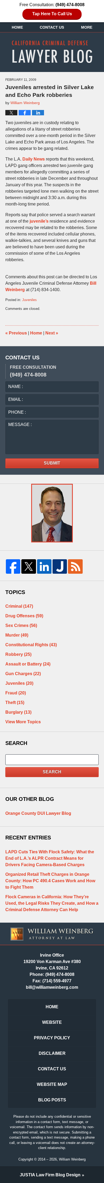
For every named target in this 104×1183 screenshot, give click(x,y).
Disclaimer (52, 1053)
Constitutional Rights (31, 644)
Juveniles (29, 300)
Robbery (18, 654)
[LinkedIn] (44, 566)
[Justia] (59, 566)
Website (52, 1022)
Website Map (52, 1084)
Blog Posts (52, 1100)
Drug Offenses (24, 616)
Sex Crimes (21, 625)
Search (52, 772)
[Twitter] (28, 566)
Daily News (33, 159)
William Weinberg (72, 1159)
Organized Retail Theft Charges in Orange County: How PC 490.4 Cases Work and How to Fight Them (50, 880)
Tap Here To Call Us (52, 14)
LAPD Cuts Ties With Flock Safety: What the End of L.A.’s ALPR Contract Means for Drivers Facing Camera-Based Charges (49, 858)
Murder (16, 635)
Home (17, 27)
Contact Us (52, 27)
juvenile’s (40, 221)
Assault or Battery (27, 664)
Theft (14, 702)
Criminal (19, 606)
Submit (52, 463)
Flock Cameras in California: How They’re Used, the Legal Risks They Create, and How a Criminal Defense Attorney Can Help (51, 903)
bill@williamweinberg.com (52, 987)
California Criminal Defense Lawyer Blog (52, 52)
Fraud (15, 693)
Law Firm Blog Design (50, 1175)
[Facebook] (13, 566)
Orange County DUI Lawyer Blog (38, 813)
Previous (16, 333)
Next (51, 333)
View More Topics (23, 722)
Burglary (18, 712)
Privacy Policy (52, 1038)
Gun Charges (23, 673)
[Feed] (75, 566)
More (86, 27)
